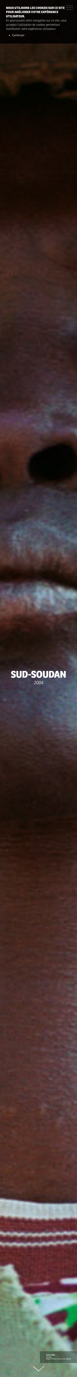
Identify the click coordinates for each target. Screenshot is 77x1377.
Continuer (18, 35)
